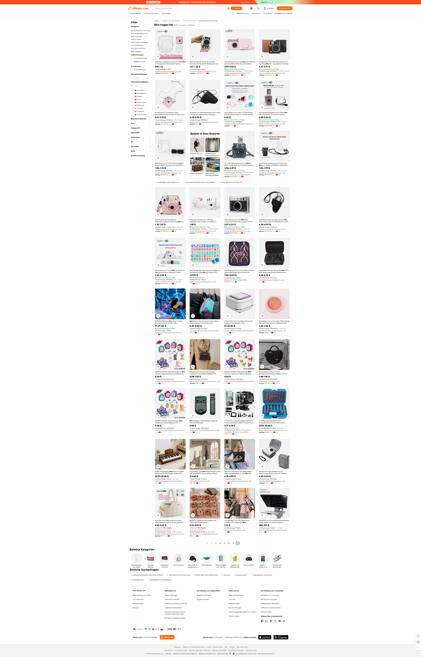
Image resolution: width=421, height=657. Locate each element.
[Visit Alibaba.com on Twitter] (270, 621)
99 (233, 543)
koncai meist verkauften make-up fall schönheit (200, 182)
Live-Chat (232, 599)
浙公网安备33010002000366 (246, 654)
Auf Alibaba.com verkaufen (270, 595)
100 (238, 543)
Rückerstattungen (235, 608)
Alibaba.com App (250, 637)
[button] (228, 8)
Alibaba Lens (137, 637)
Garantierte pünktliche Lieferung (176, 603)
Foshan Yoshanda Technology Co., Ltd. (168, 71)
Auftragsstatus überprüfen (270, 603)
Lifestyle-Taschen (189, 21)
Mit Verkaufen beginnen (269, 599)
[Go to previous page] (207, 543)
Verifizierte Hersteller (204, 595)
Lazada (208, 647)
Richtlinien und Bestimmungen (175, 618)
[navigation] (141, 282)
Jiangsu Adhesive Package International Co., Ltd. (239, 330)
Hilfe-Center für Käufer (236, 595)
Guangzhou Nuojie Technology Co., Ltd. (168, 332)
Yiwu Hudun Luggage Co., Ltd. (269, 381)
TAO (225, 647)
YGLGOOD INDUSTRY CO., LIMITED (236, 432)
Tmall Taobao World (197, 647)
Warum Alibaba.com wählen (142, 595)
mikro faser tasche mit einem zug (232, 182)
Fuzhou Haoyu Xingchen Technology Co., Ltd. (205, 381)
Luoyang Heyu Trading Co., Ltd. (234, 530)
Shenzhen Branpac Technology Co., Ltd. (272, 330)
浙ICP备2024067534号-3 (266, 654)
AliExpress (177, 647)
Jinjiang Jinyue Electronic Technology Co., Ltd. (170, 481)
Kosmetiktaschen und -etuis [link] (208, 21)
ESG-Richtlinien (138, 603)
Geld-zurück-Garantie (172, 599)
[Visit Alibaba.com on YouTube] (279, 621)
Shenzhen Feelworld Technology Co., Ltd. (273, 530)
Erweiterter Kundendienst (173, 608)
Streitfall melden (234, 603)
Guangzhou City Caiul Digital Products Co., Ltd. (205, 122)
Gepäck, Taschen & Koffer (171, 21)
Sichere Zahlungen (171, 595)
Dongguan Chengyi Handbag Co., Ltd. (271, 280)
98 (229, 543)
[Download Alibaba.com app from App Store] (264, 637)
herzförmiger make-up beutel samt (168, 182)
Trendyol (232, 647)
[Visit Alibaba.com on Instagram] (275, 621)
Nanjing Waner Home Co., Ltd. (200, 481)
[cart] (258, 9)
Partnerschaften (266, 612)
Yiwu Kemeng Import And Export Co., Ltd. (203, 534)
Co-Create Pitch (138, 599)
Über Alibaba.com (139, 590)
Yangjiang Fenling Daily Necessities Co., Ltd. (204, 430)
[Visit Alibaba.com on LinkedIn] (266, 621)
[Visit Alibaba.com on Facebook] (262, 621)
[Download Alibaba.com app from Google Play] (281, 637)
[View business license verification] (230, 654)
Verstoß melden (234, 616)
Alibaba (156, 21)
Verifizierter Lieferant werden (271, 608)
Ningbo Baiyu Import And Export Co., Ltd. (272, 430)
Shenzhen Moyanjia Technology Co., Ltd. (238, 481)
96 (220, 543)
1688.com (186, 647)
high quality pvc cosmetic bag (262, 575)
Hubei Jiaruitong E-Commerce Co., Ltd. (203, 281)
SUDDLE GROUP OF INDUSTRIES (235, 280)
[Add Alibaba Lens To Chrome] (167, 637)
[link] (418, 636)
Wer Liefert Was (242, 647)
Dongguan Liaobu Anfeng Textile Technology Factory (205, 330)
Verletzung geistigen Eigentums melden (242, 612)
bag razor (227, 575)
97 (224, 543)
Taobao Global (217, 647)
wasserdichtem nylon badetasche (160, 580)
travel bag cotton (138, 580)
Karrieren (136, 608)
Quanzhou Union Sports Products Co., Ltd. (169, 534)
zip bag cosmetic (241, 575)
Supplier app (207, 637)
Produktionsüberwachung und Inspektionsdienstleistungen (175, 613)
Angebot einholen (203, 599)
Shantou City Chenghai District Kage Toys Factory (170, 381)
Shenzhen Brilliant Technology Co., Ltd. (272, 481)
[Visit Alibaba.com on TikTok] (284, 621)
